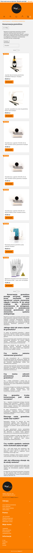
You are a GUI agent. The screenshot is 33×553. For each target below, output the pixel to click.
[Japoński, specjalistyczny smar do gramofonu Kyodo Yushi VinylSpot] (16, 98)
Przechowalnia (6, 531)
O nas (3, 540)
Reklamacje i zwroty (7, 521)
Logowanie (5, 528)
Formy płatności (6, 506)
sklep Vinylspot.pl (6, 21)
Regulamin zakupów (7, 520)
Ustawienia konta (6, 533)
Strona (14, 50)
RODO (4, 543)
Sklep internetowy (16, 551)
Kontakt (4, 545)
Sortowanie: (7, 42)
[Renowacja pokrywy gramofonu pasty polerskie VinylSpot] (16, 233)
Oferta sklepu (5, 509)
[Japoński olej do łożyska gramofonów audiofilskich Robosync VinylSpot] (16, 64)
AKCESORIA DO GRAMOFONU (18, 21)
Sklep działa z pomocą (9, 497)
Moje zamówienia (6, 530)
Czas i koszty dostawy (8, 508)
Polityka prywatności (7, 518)
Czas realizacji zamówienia (9, 504)
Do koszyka (9, 82)
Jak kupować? (6, 516)
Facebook (4, 542)
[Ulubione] (16, 16)
